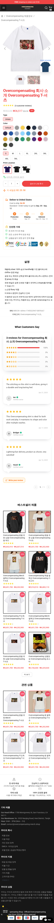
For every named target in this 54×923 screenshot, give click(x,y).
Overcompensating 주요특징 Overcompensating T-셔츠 (14, 618)
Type (5, 115)
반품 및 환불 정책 (9, 869)
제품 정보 (6, 835)
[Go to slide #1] (20, 80)
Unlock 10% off (5, 911)
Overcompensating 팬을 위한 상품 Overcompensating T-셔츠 (39, 537)
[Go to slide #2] (34, 80)
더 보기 (27, 674)
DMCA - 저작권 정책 (10, 846)
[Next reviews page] (48, 487)
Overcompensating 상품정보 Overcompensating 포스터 (39, 659)
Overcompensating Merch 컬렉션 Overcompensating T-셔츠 (14, 578)
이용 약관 (6, 839)
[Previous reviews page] (35, 487)
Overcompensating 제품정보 (19, 16)
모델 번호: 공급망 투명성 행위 (14, 850)
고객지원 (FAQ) (8, 876)
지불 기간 (6, 866)
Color (5, 123)
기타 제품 (6, 873)
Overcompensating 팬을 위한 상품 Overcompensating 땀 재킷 (14, 537)
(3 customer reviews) (23, 106)
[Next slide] (49, 48)
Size (5, 149)
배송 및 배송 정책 (9, 862)
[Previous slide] (5, 48)
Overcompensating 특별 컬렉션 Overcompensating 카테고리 (39, 578)
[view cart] (50, 7)
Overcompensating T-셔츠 (13, 20)
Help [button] (49, 920)
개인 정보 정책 (8, 843)
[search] (46, 7)
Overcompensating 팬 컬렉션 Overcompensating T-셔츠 (39, 717)
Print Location (9, 163)
